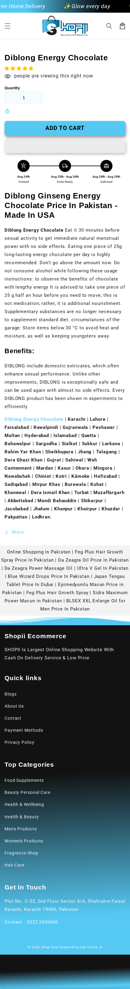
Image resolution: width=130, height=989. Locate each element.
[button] (7, 26)
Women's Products (24, 840)
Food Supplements (24, 780)
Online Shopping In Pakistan (38, 552)
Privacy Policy (19, 742)
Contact (13, 718)
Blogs (11, 694)
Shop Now (49, 947)
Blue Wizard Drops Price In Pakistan (48, 576)
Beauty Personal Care (27, 792)
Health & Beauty (22, 816)
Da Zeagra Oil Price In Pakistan (93, 560)
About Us (14, 706)
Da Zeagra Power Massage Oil (39, 568)
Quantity (12, 88)
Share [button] (17, 532)
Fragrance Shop (21, 853)
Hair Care (14, 865)
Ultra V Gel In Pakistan (103, 568)
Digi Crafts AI (91, 947)
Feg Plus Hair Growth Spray (57, 592)
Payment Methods (24, 730)
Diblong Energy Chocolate (34, 419)
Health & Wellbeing (24, 804)
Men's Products (21, 828)
